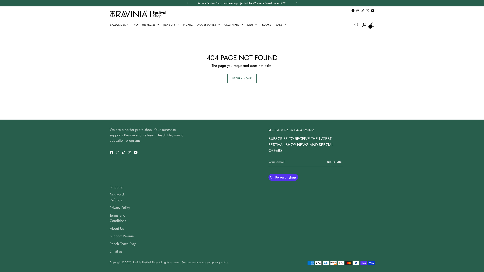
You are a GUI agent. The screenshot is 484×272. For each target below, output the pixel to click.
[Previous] (187, 3)
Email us (116, 251)
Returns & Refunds (117, 197)
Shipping (116, 187)
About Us (117, 228)
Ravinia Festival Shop (145, 262)
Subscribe (335, 162)
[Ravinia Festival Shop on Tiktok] (363, 10)
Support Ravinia (122, 236)
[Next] (296, 3)
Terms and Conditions (118, 218)
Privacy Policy (120, 207)
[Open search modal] (356, 25)
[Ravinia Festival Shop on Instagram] (358, 10)
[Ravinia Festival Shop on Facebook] (353, 10)
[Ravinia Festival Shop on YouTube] (372, 10)
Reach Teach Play (123, 243)
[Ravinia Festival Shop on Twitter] (367, 10)
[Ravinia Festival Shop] (139, 14)
